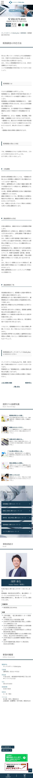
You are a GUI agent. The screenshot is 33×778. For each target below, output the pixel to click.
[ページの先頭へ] (30, 770)
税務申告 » (28, 383)
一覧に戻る (16, 387)
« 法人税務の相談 (6, 383)
